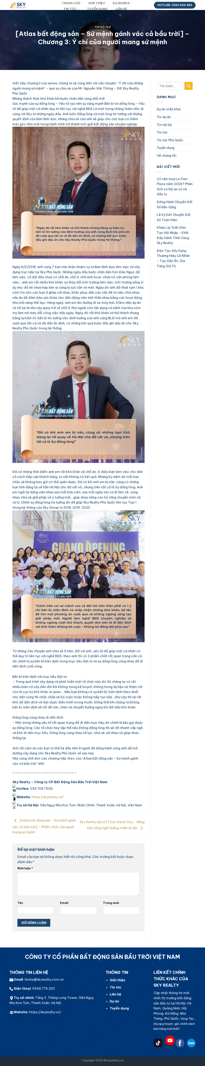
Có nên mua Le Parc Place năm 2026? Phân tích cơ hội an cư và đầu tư (175, 186)
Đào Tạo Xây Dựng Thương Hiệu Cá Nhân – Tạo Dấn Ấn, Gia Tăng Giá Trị (173, 258)
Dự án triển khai (169, 109)
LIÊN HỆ (121, 9)
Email (64, 903)
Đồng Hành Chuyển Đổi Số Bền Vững (174, 204)
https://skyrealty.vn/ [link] (48, 797)
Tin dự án (164, 117)
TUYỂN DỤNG (97, 9)
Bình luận (25, 868)
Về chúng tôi (166, 156)
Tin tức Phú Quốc (170, 140)
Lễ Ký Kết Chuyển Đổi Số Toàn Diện (173, 217)
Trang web (111, 903)
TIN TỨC (69, 9)
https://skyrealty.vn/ (45, 1012)
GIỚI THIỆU (96, 3)
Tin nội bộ (102, 27)
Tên (20, 903)
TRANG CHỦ (71, 3)
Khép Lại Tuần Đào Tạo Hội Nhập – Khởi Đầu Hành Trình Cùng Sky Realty (173, 235)
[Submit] (189, 86)
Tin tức (162, 132)
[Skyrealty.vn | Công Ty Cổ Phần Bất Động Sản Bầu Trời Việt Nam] (31, 5)
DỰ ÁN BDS (121, 3)
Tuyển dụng (165, 148)
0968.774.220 (43, 988)
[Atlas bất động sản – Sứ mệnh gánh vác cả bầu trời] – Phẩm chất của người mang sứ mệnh (44, 826)
